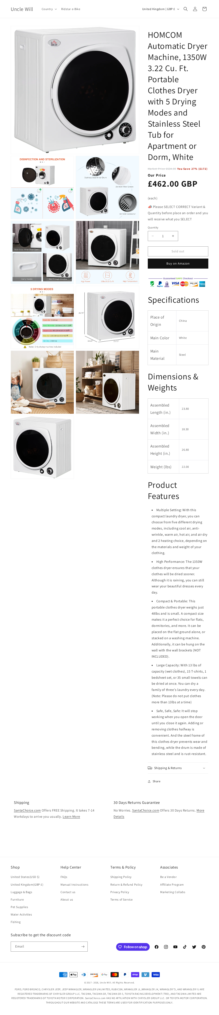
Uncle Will (105, 982)
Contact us (68, 892)
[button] (49, 8)
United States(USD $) (25, 877)
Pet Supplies (19, 907)
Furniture (17, 899)
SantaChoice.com (27, 810)
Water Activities (21, 914)
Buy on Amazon (178, 263)
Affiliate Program (172, 884)
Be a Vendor (168, 877)
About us (67, 899)
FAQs (64, 877)
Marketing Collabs (172, 892)
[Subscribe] (82, 947)
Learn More (71, 816)
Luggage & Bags (21, 892)
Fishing (16, 922)
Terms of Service (121, 899)
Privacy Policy (119, 892)
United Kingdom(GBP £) (27, 884)
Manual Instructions (74, 884)
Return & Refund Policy (126, 884)
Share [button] (157, 781)
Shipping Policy (121, 877)
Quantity (153, 227)
